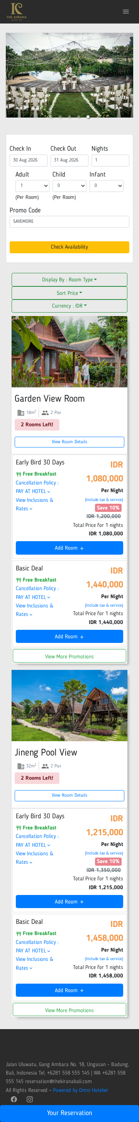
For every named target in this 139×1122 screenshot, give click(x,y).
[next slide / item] (127, 79)
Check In (20, 149)
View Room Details (69, 442)
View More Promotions (69, 656)
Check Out (63, 149)
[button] (51, 116)
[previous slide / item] (11, 79)
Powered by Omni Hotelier (80, 1090)
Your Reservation (69, 1113)
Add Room (70, 548)
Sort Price (67, 293)
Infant (97, 175)
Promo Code (25, 210)
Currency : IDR (67, 306)
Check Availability (69, 247)
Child (59, 175)
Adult (22, 175)
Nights (100, 149)
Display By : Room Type (67, 280)
